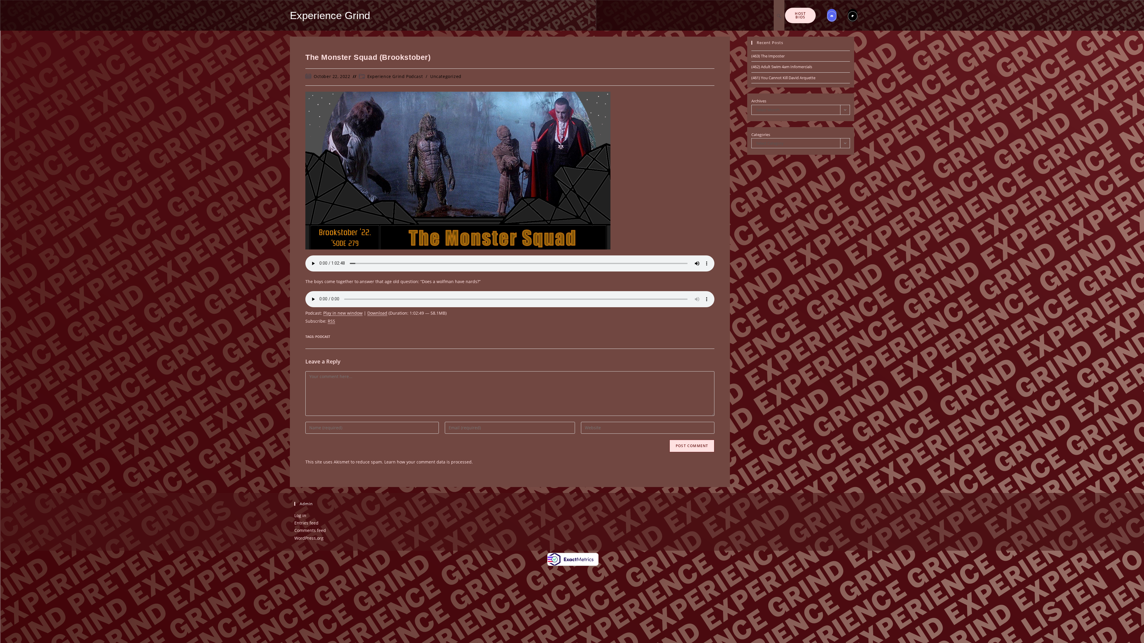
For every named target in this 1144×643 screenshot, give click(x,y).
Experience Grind (330, 15)
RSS (331, 321)
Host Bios (800, 15)
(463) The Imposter (768, 56)
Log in (300, 515)
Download (377, 313)
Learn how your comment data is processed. (428, 462)
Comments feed (310, 530)
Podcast (322, 336)
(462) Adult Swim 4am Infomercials (781, 66)
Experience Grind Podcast (395, 76)
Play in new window (343, 313)
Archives (758, 101)
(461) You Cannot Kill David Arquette (783, 77)
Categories (760, 134)
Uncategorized (445, 76)
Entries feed (306, 523)
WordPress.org (309, 538)
